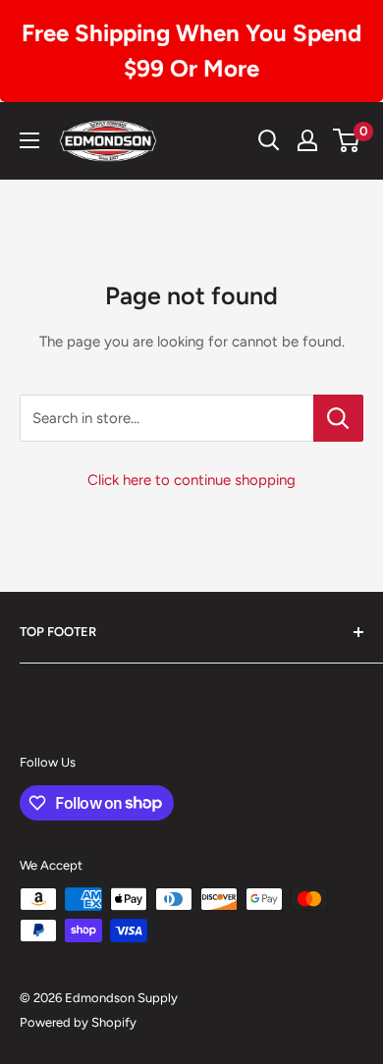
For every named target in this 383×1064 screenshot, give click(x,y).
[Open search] (269, 140)
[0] (347, 140)
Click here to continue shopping (191, 480)
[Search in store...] (338, 418)
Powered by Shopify (78, 1022)
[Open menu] (29, 140)
